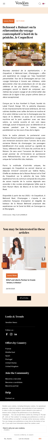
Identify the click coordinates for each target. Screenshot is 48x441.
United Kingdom (11, 366)
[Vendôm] (22, 3)
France (8, 349)
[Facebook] (6, 335)
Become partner (12, 386)
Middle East (10, 352)
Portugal (8, 359)
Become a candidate (13, 382)
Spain (7, 356)
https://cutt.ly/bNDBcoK (19, 215)
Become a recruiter (13, 379)
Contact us (9, 398)
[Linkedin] (15, 335)
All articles (24, 298)
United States (11, 363)
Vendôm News (11, 322)
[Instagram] (11, 336)
